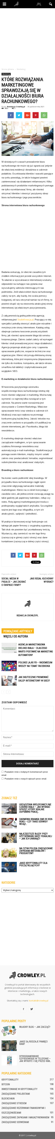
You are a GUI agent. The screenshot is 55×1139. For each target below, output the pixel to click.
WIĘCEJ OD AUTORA (15, 636)
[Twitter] (32, 1009)
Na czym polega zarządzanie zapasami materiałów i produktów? (36, 851)
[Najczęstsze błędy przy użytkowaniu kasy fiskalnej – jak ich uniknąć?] (9, 838)
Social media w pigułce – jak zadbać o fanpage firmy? (14, 581)
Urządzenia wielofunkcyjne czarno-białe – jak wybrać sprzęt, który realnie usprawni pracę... (35, 808)
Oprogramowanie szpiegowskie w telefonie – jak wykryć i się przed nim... (35, 1059)
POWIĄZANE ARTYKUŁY (17, 631)
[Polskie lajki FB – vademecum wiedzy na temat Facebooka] (9, 666)
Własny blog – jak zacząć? (34, 1026)
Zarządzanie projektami (16, 1093)
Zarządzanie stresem (14, 1103)
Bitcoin (6, 1084)
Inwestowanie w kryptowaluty (19, 1089)
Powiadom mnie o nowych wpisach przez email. (26, 779)
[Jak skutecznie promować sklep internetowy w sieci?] (9, 680)
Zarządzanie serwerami (15, 1122)
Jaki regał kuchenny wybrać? (41, 580)
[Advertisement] (27, 37)
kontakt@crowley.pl (38, 1000)
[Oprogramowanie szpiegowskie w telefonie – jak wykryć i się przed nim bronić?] (9, 1060)
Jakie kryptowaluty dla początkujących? (33, 864)
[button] (50, 4)
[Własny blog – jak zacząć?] (9, 1031)
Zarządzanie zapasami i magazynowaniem (25, 1117)
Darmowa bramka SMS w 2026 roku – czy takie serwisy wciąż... (35, 821)
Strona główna (8, 69)
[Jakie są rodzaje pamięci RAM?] (9, 1045)
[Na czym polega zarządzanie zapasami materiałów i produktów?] (9, 852)
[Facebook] (23, 1009)
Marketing (6, 74)
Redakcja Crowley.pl (16, 106)
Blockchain (8, 1098)
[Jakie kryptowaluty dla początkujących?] (9, 867)
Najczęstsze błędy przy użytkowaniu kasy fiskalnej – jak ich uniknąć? (35, 836)
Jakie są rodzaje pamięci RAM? (33, 1042)
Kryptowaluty (10, 1079)
